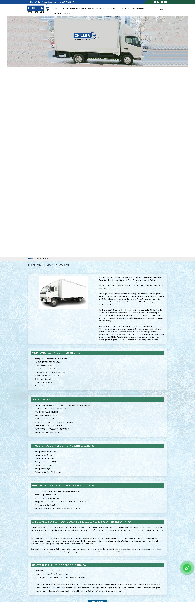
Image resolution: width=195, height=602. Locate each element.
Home (30, 259)
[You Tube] (165, 2)
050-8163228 (68, 2)
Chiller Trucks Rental (78, 8)
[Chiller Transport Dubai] (39, 8)
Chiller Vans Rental (61, 8)
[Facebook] (155, 2)
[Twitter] (158, 2)
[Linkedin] (162, 2)
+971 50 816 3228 (53, 571)
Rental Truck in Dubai (62, 13)
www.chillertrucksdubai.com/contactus (67, 577)
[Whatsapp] (187, 568)
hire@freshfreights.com (57, 574)
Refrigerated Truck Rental (135, 8)
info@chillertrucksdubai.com (44, 2)
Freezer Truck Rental (96, 8)
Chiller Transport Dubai (114, 8)
